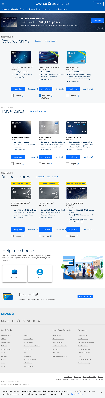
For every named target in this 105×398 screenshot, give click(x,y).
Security (65, 379)
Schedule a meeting (84, 363)
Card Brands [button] (62, 9)
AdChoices (99, 379)
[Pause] (88, 29)
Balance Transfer (6, 349)
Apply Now (19, 89)
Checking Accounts (58, 339)
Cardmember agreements (86, 342)
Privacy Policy (77, 394)
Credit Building (28, 339)
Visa (25, 353)
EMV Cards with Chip (30, 359)
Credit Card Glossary (84, 349)
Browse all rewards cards (46, 41)
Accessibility (83, 379)
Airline (3, 363)
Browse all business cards (47, 177)
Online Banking (82, 335)
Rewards (3, 359)
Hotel (3, 366)
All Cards (6, 9)
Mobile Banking (83, 339)
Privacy (58, 379)
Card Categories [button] (46, 9)
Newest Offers (5, 342)
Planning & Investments (59, 356)
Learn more (88, 20)
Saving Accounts (57, 342)
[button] (102, 393)
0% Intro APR (28, 349)
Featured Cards (6, 335)
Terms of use (74, 379)
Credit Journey (56, 335)
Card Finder (31, 9)
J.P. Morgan (77, 377)
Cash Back (4, 346)
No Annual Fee (28, 342)
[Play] (92, 29)
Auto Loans (55, 353)
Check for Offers (18, 9)
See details (33, 89)
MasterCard (27, 356)
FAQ (79, 356)
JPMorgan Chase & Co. (89, 377)
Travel (3, 353)
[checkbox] (16, 95)
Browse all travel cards (40, 111)
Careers (100, 377)
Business (4, 356)
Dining (25, 335)
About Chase (68, 377)
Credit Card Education (84, 359)
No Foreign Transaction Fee (32, 346)
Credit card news (83, 346)
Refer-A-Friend (28, 363)
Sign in (100, 3)
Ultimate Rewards (84, 353)
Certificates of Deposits (59, 346)
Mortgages (55, 349)
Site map (91, 379)
